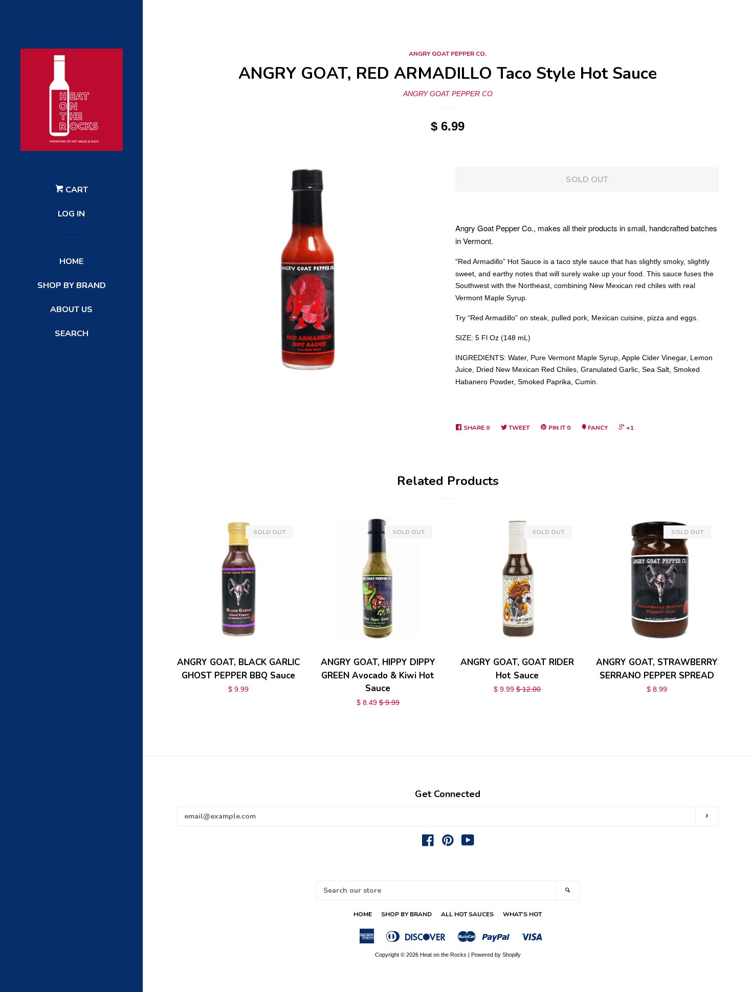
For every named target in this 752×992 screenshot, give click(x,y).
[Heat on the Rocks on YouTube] (467, 843)
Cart (75, 189)
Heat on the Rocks (443, 955)
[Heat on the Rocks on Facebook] (428, 843)
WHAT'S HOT (522, 914)
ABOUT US (71, 309)
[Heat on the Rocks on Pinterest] (447, 843)
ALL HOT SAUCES (467, 914)
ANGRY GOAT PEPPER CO (448, 94)
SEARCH (72, 333)
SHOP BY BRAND (71, 285)
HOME (71, 261)
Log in (71, 213)
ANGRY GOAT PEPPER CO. (447, 54)
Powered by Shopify (496, 955)
